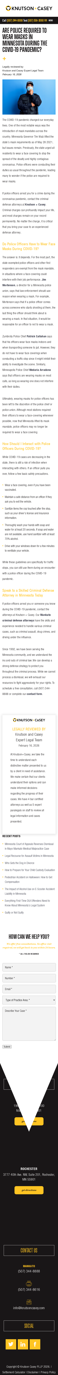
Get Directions (29, 1121)
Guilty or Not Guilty (14, 912)
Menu (51, 20)
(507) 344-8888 (15, 20)
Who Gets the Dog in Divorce (19, 863)
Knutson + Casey (35, 204)
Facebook (35, 1344)
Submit (7, 1047)
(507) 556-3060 (36, 20)
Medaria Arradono (40, 370)
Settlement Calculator (13, 1372)
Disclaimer (33, 1372)
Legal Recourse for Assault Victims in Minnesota (29, 855)
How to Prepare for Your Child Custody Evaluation (30, 870)
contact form (34, 694)
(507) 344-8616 (29, 1289)
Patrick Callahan (37, 336)
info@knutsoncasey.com (29, 1308)
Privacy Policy (48, 1372)
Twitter (11, 1344)
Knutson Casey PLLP (31, 1366)
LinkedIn (23, 1344)
